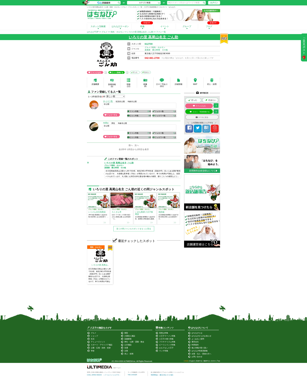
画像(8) (145, 85)
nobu (105, 122)
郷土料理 (156, 50)
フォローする (112, 115)
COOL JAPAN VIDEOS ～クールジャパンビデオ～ (103, 375)
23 (148, 111)
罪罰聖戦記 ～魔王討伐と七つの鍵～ (162, 375)
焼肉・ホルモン (117, 32)
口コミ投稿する (117, 72)
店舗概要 (95, 84)
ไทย (218, 361)
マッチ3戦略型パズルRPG (136, 372)
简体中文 (199, 361)
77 (148, 133)
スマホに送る (203, 117)
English (192, 361)
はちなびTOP (93, 32)
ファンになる (96, 72)
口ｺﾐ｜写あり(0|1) (162, 85)
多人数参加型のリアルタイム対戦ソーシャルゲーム (167, 372)
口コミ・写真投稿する (201, 112)
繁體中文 (207, 361)
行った (135, 72)
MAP (195, 84)
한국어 (213, 361)
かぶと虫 (108, 101)
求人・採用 (212, 84)
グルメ (104, 32)
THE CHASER (132, 375)
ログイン (214, 3)
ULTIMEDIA (128, 361)
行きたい (147, 72)
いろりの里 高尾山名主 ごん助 (140, 32)
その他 (165, 50)
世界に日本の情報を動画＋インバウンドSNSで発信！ (104, 372)
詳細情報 (178, 84)
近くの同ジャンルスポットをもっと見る (133, 229)
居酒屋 (147, 50)
